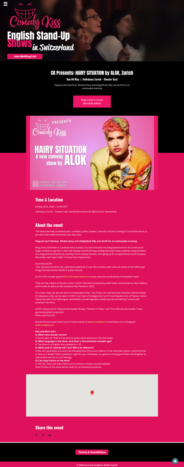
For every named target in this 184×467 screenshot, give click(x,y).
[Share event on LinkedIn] (49, 435)
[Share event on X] (43, 435)
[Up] (175, 461)
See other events (92, 103)
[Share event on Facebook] (36, 435)
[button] (5, 4)
